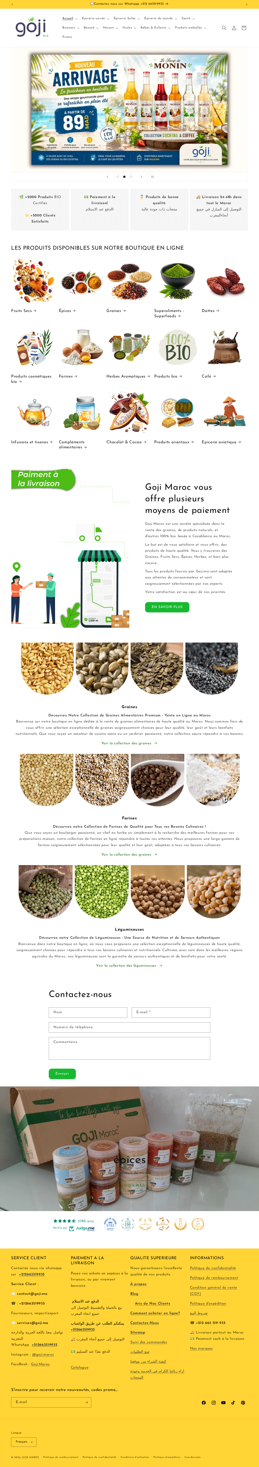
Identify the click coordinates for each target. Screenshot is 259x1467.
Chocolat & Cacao (124, 442)
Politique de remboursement (214, 1278)
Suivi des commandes (148, 1342)
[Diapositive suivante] (141, 176)
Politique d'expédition (208, 1303)
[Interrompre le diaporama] (151, 176)
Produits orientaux (171, 442)
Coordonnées (193, 1457)
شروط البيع (199, 1313)
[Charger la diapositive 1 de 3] (117, 176)
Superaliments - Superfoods (169, 313)
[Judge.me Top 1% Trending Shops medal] (197, 1224)
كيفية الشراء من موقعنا (148, 1361)
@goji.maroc (43, 1354)
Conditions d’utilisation (135, 1457)
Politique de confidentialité (213, 1268)
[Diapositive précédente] (107, 176)
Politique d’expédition (166, 1457)
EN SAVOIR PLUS (167, 607)
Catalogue (80, 1367)
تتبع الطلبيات (140, 1352)
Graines (113, 311)
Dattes (208, 311)
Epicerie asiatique (219, 442)
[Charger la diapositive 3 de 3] (131, 176)
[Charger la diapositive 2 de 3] (124, 176)
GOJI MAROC (30, 1457)
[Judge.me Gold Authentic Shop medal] (145, 1224)
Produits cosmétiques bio (31, 379)
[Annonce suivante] (246, 4)
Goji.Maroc (40, 1364)
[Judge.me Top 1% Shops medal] (180, 1224)
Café (206, 376)
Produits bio (165, 376)
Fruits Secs (21, 311)
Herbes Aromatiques (125, 376)
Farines (66, 376)
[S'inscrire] (86, 1402)
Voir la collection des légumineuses (126, 965)
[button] (69, 18)
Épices (65, 311)
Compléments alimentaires (72, 445)
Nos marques (201, 1348)
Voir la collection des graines (126, 743)
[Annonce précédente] (12, 4)
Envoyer (62, 1073)
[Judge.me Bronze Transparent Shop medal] (162, 1224)
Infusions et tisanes (29, 442)
